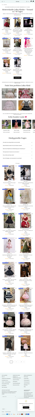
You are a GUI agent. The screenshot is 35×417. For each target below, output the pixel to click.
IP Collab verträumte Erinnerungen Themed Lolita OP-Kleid (28, 30)
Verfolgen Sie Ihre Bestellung (6, 378)
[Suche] (4, 1)
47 (21, 361)
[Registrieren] (15, 396)
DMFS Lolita (17, 68)
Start (2, 4)
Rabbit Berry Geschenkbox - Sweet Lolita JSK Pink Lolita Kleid (9, 256)
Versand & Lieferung (16, 379)
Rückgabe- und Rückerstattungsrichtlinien (17, 377)
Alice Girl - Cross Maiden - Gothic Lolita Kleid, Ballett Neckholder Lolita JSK (9, 280)
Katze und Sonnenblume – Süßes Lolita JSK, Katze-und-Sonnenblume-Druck (9, 206)
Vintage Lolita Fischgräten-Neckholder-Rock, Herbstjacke (17, 50)
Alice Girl (9, 278)
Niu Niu (9, 181)
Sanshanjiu (9, 351)
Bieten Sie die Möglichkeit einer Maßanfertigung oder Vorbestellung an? (14, 148)
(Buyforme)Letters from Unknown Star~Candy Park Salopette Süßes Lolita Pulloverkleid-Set (28, 51)
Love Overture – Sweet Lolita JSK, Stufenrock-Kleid (6, 70)
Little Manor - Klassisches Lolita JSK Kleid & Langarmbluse (25, 256)
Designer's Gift (25, 204)
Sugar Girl (6, 48)
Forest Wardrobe (17, 28)
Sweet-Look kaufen (17, 132)
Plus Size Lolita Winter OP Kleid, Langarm (9, 182)
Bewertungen (26, 376)
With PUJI (25, 278)
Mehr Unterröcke (4, 387)
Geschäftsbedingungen (16, 383)
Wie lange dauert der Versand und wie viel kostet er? (11, 151)
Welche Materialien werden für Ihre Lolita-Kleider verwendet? (12, 145)
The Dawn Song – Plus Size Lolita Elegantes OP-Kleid (25, 231)
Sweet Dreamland (9, 328)
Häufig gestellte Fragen (5, 383)
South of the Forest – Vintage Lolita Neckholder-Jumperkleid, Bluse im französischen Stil (17, 30)
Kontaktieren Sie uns (5, 380)
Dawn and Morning (25, 229)
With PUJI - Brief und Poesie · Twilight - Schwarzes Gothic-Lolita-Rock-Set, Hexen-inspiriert (25, 280)
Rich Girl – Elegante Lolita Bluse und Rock (6, 30)
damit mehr (17, 77)
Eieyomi (9, 229)
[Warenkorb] (32, 1)
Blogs (25, 386)
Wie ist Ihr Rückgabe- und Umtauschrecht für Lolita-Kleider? (12, 158)
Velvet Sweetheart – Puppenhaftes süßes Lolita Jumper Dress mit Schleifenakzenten (25, 330)
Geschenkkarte (4, 385)
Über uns (3, 376)
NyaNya (28, 28)
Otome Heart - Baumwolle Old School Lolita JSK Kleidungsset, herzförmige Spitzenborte (9, 306)
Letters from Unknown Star (28, 48)
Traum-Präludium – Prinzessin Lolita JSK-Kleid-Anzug (6, 50)
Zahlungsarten (15, 381)
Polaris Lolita (9, 204)
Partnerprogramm (26, 380)
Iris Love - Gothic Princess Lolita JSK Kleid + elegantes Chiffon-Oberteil (9, 231)
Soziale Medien (26, 378)
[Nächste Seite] (24, 362)
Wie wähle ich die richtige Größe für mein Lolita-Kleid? (11, 142)
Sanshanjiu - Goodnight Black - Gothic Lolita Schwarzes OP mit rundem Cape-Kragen (9, 353)
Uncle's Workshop (7, 28)
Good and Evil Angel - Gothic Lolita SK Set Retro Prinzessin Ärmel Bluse (17, 70)
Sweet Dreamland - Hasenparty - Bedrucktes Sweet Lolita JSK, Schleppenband (9, 330)
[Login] (28, 1)
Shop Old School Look (26, 132)
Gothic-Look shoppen (6, 132)
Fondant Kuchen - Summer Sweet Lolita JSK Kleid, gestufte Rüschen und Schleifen (25, 306)
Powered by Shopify (8, 411)
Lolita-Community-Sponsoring (27, 384)
